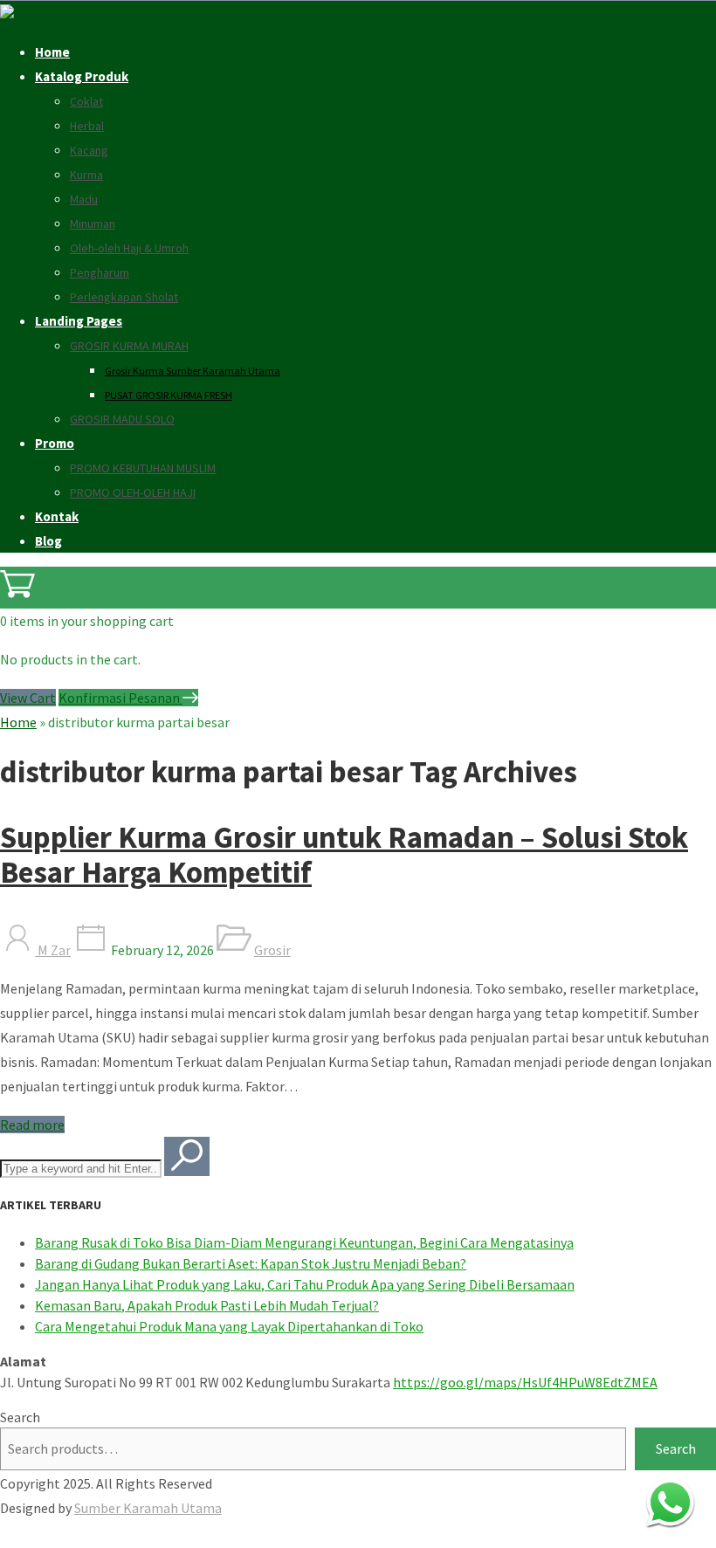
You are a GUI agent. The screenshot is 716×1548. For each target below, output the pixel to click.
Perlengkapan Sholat (124, 297)
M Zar (53, 950)
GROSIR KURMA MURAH (129, 346)
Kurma (86, 174)
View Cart (28, 697)
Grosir (272, 950)
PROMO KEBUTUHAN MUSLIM (143, 468)
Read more (32, 1124)
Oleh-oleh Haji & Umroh (129, 248)
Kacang (89, 150)
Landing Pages (78, 321)
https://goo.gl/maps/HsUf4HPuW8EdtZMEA (525, 1382)
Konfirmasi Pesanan (120, 697)
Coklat (86, 101)
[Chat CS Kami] (670, 1502)
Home (52, 52)
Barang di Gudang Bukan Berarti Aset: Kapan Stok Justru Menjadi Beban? (250, 1263)
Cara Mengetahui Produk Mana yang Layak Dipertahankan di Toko (229, 1326)
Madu (84, 199)
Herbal (87, 126)
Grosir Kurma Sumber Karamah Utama (192, 370)
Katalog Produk (81, 76)
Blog (48, 541)
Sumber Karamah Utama (148, 1508)
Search (20, 1417)
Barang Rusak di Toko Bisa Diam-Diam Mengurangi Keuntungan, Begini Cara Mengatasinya (304, 1242)
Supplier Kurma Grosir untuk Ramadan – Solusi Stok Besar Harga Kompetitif (344, 854)
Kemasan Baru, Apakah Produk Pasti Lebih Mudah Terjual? (207, 1305)
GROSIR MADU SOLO (122, 419)
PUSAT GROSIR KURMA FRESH (168, 395)
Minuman (92, 223)
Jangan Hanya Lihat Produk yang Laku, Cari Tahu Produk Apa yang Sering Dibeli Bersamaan (305, 1284)
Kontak (57, 516)
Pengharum (99, 272)
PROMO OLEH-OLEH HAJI (133, 492)
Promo (54, 443)
